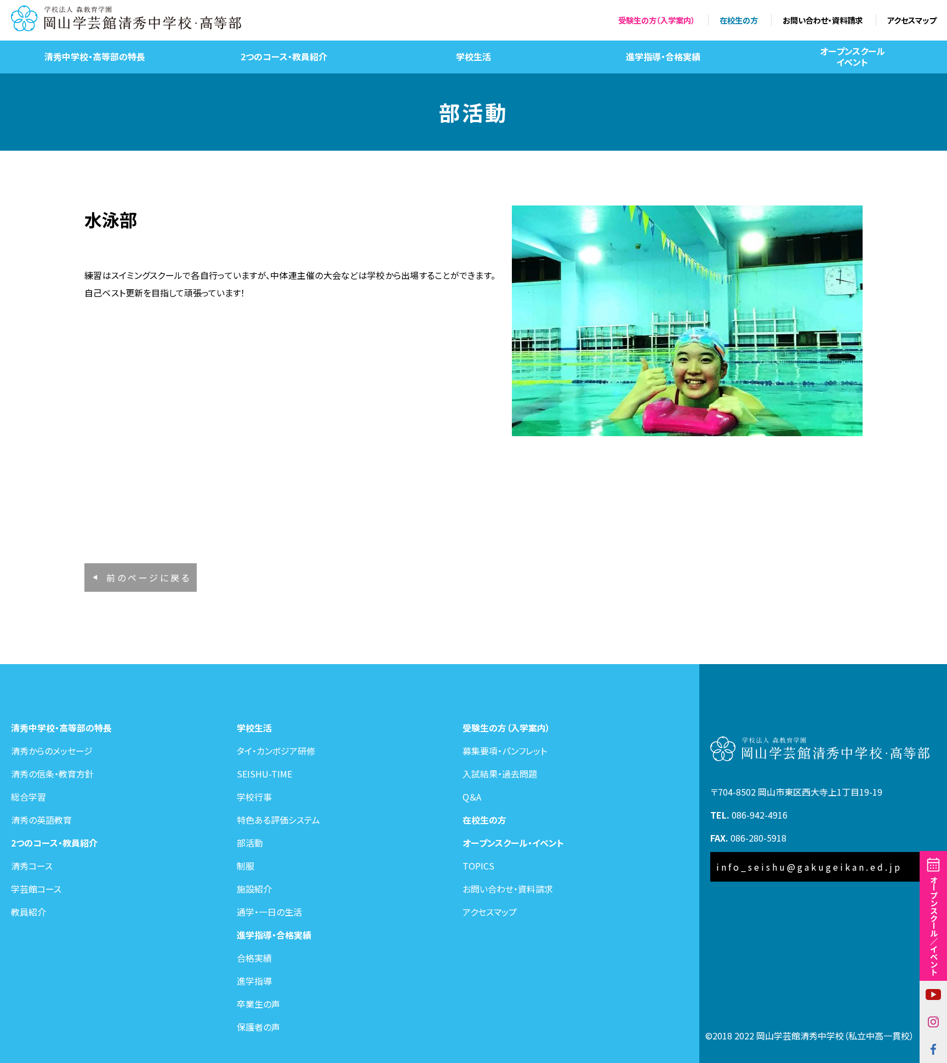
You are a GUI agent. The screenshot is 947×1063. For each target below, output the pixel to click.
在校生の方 (739, 20)
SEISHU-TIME (264, 773)
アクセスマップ (911, 20)
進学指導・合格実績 (663, 56)
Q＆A (472, 796)
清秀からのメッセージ (52, 750)
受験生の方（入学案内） (656, 20)
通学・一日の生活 (269, 911)
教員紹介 (28, 911)
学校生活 (473, 56)
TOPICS (478, 865)
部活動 (250, 842)
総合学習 (28, 796)
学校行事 (254, 796)
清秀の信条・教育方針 (52, 773)
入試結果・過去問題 (500, 773)
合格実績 (254, 957)
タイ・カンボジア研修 (276, 750)
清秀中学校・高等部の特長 (94, 56)
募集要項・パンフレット (505, 750)
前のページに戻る (148, 577)
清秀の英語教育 (41, 819)
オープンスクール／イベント (933, 925)
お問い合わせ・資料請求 (823, 20)
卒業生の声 (258, 1003)
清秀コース (32, 865)
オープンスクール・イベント (513, 842)
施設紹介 (254, 888)
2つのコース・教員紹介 (284, 56)
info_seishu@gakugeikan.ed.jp (809, 866)
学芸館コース (36, 888)
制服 (245, 865)
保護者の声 (258, 1026)
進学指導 (254, 980)
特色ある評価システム (278, 819)
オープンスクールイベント (852, 56)
